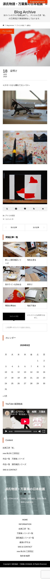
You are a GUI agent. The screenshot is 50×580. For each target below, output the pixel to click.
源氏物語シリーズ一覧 (25, 538)
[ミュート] (39, 431)
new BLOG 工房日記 (11, 453)
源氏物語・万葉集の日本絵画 (23, 3)
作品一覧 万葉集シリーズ (13, 459)
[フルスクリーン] (44, 431)
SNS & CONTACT (10, 470)
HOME (25, 520)
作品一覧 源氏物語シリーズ (14, 464)
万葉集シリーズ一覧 (25, 533)
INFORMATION (25, 524)
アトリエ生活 (7, 31)
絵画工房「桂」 (9, 448)
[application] (25, 421)
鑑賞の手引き (25, 542)
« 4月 (5, 396)
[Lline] (25, 209)
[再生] (6, 431)
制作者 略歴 (25, 556)
